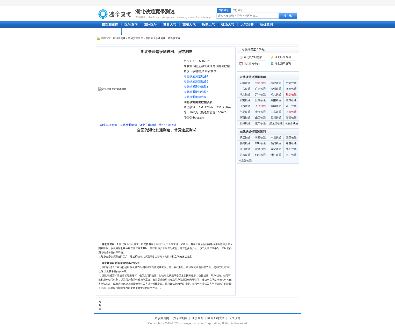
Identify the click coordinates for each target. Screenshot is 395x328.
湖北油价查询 (252, 63)
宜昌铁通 (291, 137)
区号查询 (131, 24)
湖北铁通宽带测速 (155, 11)
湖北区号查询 (283, 57)
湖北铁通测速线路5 (196, 97)
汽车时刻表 (110, 31)
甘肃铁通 (291, 83)
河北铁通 (245, 94)
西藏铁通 (245, 123)
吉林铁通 (276, 106)
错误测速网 (110, 24)
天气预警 (247, 24)
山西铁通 (260, 117)
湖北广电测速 (148, 125)
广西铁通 (260, 88)
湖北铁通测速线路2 (196, 81)
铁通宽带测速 (135, 38)
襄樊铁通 (245, 143)
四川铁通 (276, 117)
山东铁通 (276, 111)
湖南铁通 (276, 100)
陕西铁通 (245, 117)
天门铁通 (291, 154)
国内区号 (224, 10)
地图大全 (150, 31)
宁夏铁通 (245, 111)
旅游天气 (189, 24)
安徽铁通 (245, 83)
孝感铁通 (291, 143)
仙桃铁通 (260, 154)
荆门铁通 (276, 143)
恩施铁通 (245, 154)
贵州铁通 (276, 88)
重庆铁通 (291, 94)
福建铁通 (276, 83)
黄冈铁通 (260, 149)
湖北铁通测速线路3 (196, 86)
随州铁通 (291, 149)
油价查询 (266, 24)
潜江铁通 (276, 154)
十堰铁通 (276, 137)
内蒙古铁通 (291, 123)
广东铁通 (245, 88)
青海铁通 (260, 111)
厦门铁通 (260, 123)
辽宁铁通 (291, 106)
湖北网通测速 (128, 125)
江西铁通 (245, 106)
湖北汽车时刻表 (253, 57)
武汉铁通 (245, 137)
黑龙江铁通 (276, 123)
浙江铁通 (260, 100)
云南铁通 (245, 100)
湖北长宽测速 (168, 125)
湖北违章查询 (283, 63)
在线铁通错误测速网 (253, 77)
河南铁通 (260, 94)
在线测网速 (119, 38)
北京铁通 (260, 83)
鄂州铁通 (260, 143)
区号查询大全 (216, 318)
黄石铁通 (260, 137)
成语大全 (131, 31)
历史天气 (208, 24)
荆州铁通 (245, 149)
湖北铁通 (276, 94)
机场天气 (227, 24)
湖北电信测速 (108, 125)
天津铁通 (260, 106)
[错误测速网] (115, 13)
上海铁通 (291, 111)
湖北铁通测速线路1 (196, 76)
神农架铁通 (245, 160)
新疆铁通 (291, 117)
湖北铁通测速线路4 (196, 91)
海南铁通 (291, 88)
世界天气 (169, 24)
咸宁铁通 (276, 149)
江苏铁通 (291, 100)
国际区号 (238, 10)
